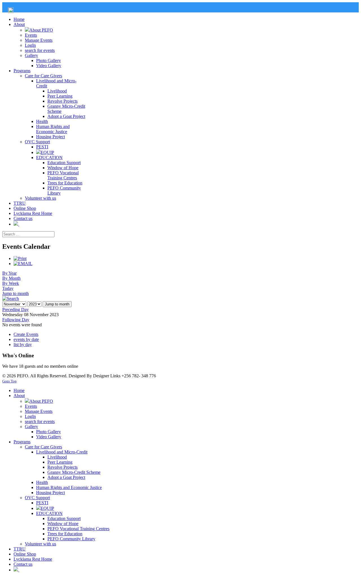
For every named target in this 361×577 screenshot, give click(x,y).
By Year (9, 273)
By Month (11, 278)
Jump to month (15, 293)
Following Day (15, 319)
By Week (10, 283)
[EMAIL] (23, 263)
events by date (26, 339)
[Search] (10, 298)
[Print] (20, 258)
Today (8, 288)
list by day (23, 344)
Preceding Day (15, 309)
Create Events (26, 334)
